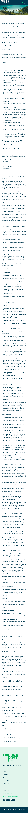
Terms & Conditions (7, 786)
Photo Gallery (6, 780)
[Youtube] (14, 800)
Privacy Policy (6, 783)
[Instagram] (7, 800)
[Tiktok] (9, 800)
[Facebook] (4, 800)
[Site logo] (5, 2)
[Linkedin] (12, 800)
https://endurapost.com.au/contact (15, 738)
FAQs (4, 777)
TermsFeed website (11, 260)
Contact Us (5, 774)
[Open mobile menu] (25, 2)
